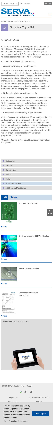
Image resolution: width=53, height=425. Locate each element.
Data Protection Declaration (39, 397)
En (50, 3)
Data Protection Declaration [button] (16, 421)
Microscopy (12, 21)
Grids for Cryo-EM (23, 21)
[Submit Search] (16, 3)
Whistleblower (14, 402)
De (46, 3)
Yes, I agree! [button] (41, 414)
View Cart (26, 3)
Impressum (13, 397)
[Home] (20, 12)
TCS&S (39, 402)
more (4, 227)
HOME (3, 21)
